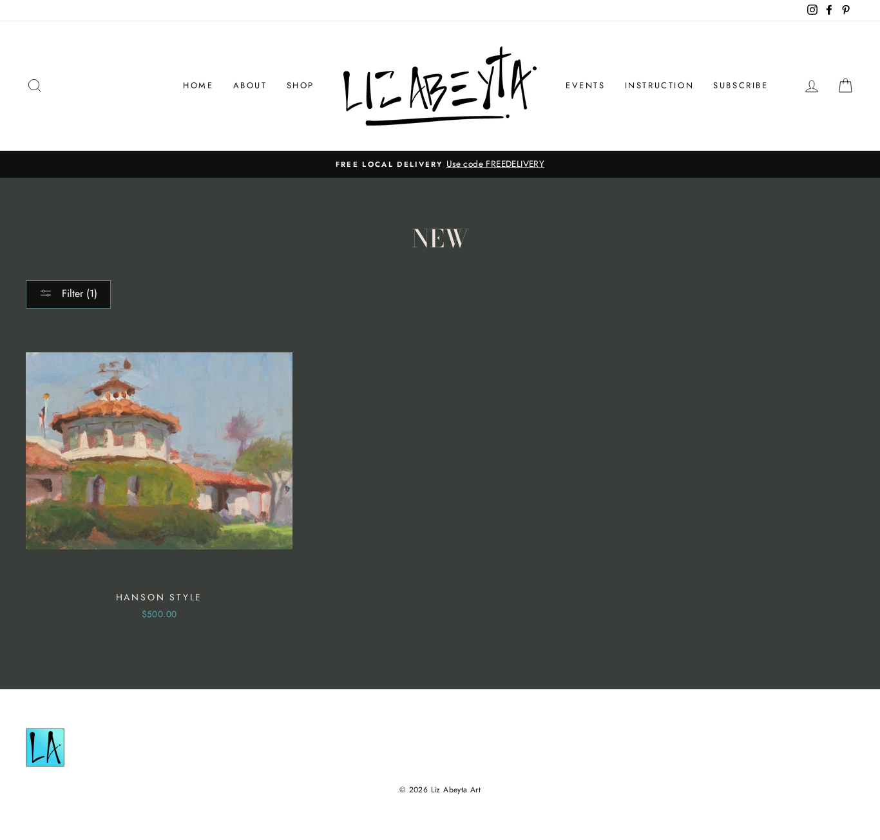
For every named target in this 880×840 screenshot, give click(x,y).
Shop (300, 85)
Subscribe (740, 85)
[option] (440, 164)
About (250, 85)
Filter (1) (78, 293)
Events (586, 85)
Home (198, 85)
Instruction (659, 85)
